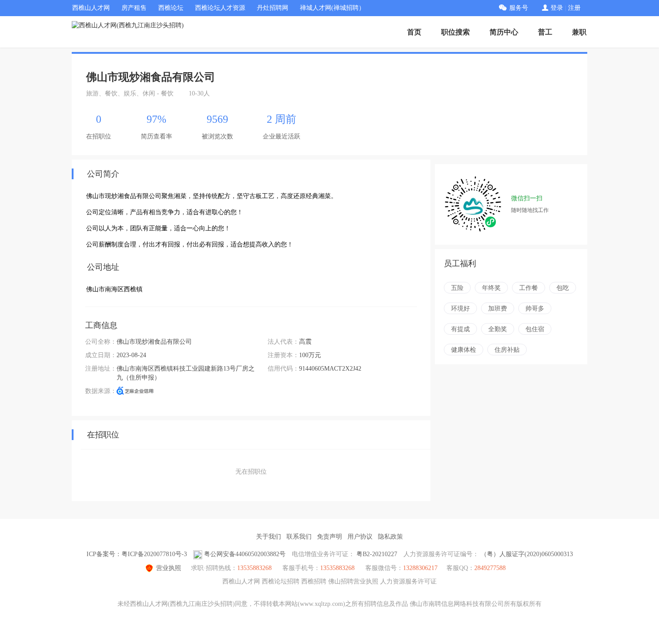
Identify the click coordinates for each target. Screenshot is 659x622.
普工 (545, 32)
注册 (574, 7)
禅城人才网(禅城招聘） (332, 7)
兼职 (579, 32)
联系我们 (299, 536)
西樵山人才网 (91, 7)
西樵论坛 (170, 7)
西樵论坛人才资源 (220, 7)
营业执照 (168, 568)
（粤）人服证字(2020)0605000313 (527, 554)
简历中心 (504, 32)
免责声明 (329, 536)
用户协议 (360, 536)
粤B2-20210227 (376, 554)
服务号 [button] (518, 7)
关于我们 (268, 536)
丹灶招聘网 (272, 7)
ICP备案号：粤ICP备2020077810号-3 (137, 554)
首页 (414, 32)
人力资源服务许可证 (408, 581)
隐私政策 (390, 536)
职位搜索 (455, 32)
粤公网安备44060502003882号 (245, 554)
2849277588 (490, 568)
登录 (557, 7)
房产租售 (134, 7)
